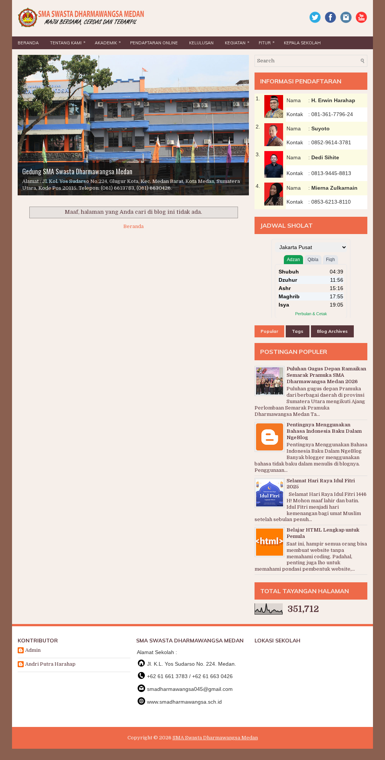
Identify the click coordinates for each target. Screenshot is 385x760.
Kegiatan (237, 42)
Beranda (28, 42)
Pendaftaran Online (154, 42)
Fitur (266, 42)
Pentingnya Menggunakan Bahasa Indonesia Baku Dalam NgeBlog (324, 431)
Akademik (108, 42)
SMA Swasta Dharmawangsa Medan (215, 737)
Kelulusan (201, 42)
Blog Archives (332, 331)
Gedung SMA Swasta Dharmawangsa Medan (77, 171)
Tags (297, 331)
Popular (269, 331)
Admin (33, 650)
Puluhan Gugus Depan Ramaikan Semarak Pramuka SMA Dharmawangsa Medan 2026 (326, 375)
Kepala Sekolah (302, 42)
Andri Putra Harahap (50, 664)
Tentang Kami (67, 42)
